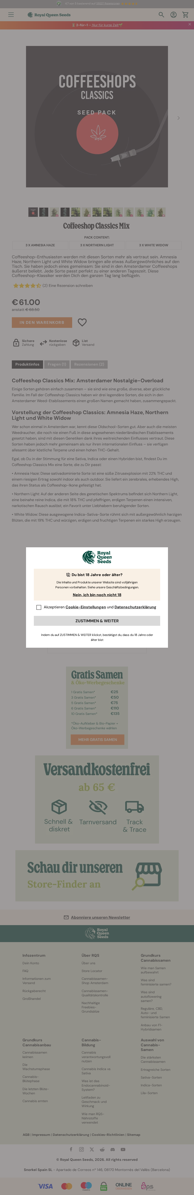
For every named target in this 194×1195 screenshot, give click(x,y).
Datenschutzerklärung (135, 607)
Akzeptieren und (100, 607)
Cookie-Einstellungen (86, 607)
